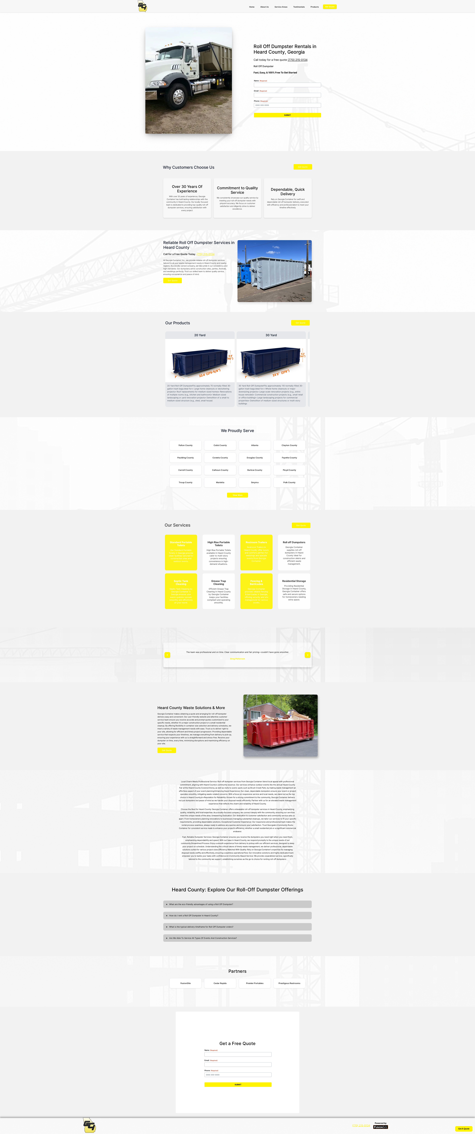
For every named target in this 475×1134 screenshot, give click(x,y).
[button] (167, 655)
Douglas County (255, 457)
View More (237, 495)
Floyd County (289, 470)
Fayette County (289, 457)
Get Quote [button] (329, 6)
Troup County (185, 482)
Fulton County (186, 445)
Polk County (289, 482)
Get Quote (303, 167)
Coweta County (220, 457)
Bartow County (254, 470)
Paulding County (185, 457)
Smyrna (255, 482)
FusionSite (185, 983)
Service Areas (281, 7)
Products (315, 7)
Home (251, 7)
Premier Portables (254, 983)
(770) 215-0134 (298, 59)
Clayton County (289, 445)
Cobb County (220, 445)
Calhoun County (220, 470)
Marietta (220, 482)
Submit (287, 115)
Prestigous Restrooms (289, 983)
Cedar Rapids (220, 983)
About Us (264, 7)
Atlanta (254, 445)
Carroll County (185, 470)
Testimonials (299, 7)
